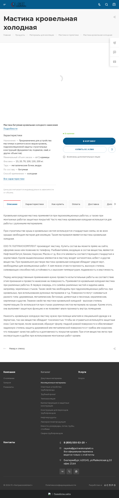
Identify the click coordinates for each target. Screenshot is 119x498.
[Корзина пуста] (114, 4)
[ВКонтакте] (62, 471)
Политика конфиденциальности (61, 485)
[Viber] (69, 471)
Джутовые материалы (51, 378)
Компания (9, 372)
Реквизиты (8, 387)
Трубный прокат (48, 394)
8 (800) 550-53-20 (74, 442)
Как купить (58, 204)
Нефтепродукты (48, 417)
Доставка (93, 204)
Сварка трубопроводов (52, 433)
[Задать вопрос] (112, 149)
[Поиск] (106, 4)
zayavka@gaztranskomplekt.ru (78, 448)
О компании (8, 378)
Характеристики (34, 204)
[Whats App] (76, 471)
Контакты (9, 442)
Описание (12, 204)
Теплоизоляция (48, 398)
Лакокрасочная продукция (53, 421)
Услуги (82, 372)
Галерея (7, 382)
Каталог (45, 372)
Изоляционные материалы (53, 382)
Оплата (76, 204)
